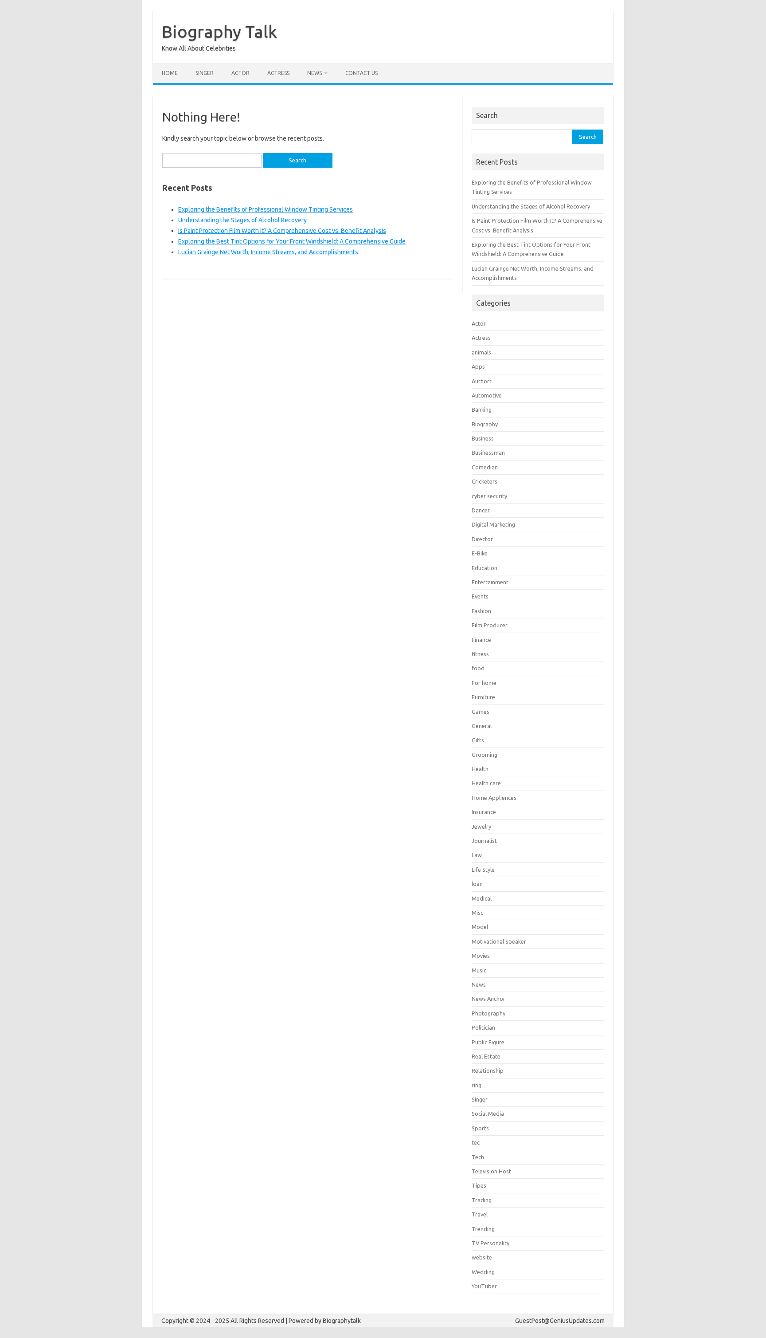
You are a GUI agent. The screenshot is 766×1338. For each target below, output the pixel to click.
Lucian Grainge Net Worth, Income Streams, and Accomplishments (268, 252)
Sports (480, 1128)
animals (481, 352)
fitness (480, 654)
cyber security (489, 496)
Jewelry (481, 826)
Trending (483, 1229)
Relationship (488, 1070)
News (314, 73)
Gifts (478, 740)
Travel (480, 1214)
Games (480, 711)
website (482, 1257)
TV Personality (490, 1243)
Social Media (488, 1113)
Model (480, 927)
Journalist (484, 841)
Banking (482, 409)
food (478, 668)
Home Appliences (494, 798)
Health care (486, 783)
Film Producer (490, 625)
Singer (204, 73)
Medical (482, 898)
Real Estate (486, 1056)
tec (476, 1142)
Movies (481, 955)
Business (483, 438)
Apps (478, 366)
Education (484, 568)
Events (480, 596)
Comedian (485, 467)
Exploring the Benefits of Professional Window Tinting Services (265, 209)
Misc (477, 912)
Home (170, 73)
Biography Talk (219, 31)
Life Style (483, 869)
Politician (483, 1027)
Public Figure (488, 1042)
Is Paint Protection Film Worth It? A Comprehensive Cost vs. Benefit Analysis (282, 230)
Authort (482, 381)
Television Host (491, 1171)
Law (477, 855)
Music (479, 970)
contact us (361, 73)
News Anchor (488, 999)
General (482, 726)
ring (476, 1085)
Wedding (483, 1272)
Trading (482, 1200)
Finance (481, 640)
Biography (485, 424)
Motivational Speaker (499, 941)
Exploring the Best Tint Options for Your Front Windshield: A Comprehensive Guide (292, 241)
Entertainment (490, 582)
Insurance (484, 812)
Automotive (487, 395)
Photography (488, 1013)
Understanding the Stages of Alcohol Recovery (242, 220)
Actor (240, 73)
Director (482, 539)
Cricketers (484, 481)
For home (484, 683)
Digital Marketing (493, 524)
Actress (278, 73)
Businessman (488, 452)
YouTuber (484, 1286)
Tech (478, 1157)
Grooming (484, 755)
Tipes (479, 1185)
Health (480, 769)
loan (477, 884)
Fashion (481, 611)
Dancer (481, 510)
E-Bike (480, 553)
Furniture (483, 697)
